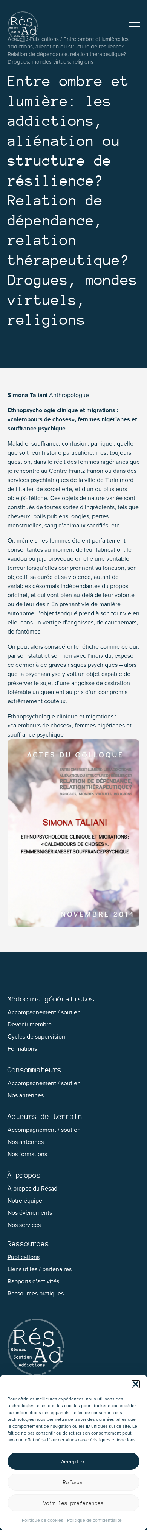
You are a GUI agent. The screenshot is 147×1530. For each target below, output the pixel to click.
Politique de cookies (42, 1520)
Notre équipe (25, 1200)
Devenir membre (30, 1024)
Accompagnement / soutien (44, 1012)
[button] (135, 1384)
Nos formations (27, 1154)
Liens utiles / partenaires (40, 1269)
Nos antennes (26, 1095)
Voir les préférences (73, 1503)
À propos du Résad (32, 1188)
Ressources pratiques (36, 1293)
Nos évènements (30, 1212)
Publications (24, 1257)
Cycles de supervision (36, 1036)
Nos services (24, 1224)
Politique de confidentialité (94, 1520)
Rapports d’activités (33, 1281)
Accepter (73, 1461)
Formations (22, 1048)
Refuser (73, 1482)
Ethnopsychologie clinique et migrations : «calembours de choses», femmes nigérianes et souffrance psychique (70, 725)
